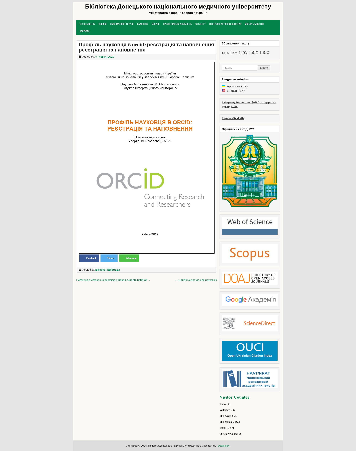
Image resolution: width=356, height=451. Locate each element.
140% (243, 53)
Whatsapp (131, 258)
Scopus (155, 24)
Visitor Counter (235, 397)
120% (234, 53)
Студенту (200, 24)
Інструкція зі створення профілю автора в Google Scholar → (113, 279)
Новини (102, 24)
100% (225, 52)
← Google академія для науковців (196, 279)
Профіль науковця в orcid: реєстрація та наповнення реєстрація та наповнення (146, 47)
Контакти (84, 31)
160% (264, 52)
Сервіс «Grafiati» (233, 118)
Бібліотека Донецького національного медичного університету (178, 7)
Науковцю (142, 24)
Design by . (224, 446)
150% (253, 52)
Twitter (111, 258)
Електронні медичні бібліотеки (225, 24)
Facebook (91, 258)
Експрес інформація (107, 269)
